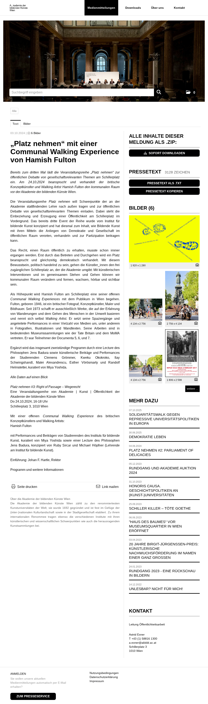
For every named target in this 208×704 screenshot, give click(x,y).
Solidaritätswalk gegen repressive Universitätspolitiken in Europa (164, 419)
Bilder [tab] (27, 123)
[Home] (18, 8)
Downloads (133, 7)
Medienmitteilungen (101, 7)
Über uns (157, 7)
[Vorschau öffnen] (164, 238)
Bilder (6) (141, 208)
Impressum (97, 681)
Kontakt (179, 7)
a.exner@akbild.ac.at (142, 642)
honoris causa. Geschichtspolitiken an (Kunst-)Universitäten (153, 490)
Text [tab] (15, 123)
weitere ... (192, 388)
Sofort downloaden (166, 153)
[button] (191, 92)
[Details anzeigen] (196, 265)
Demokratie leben (147, 437)
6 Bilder (36, 133)
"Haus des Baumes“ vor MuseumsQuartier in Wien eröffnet (155, 526)
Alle (14, 111)
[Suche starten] (159, 92)
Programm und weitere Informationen (37, 469)
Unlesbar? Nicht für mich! (156, 589)
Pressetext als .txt (164, 183)
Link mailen (110, 486)
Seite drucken (27, 486)
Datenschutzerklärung (104, 677)
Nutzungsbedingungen (104, 673)
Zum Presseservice (33, 696)
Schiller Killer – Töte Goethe (160, 508)
